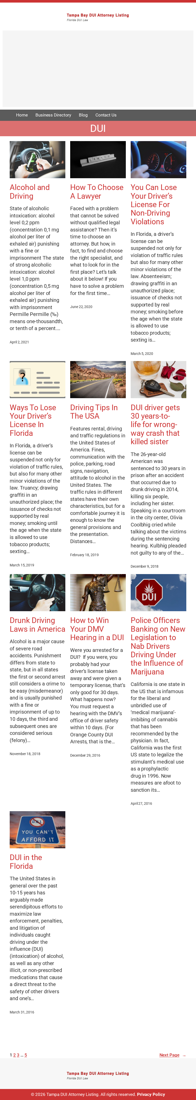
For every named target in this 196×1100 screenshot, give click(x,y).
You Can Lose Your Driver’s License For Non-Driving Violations (154, 204)
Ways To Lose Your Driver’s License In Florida (33, 420)
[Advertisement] (98, 71)
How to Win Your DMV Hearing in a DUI (97, 629)
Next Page (173, 1054)
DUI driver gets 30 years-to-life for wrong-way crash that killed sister (155, 424)
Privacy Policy (151, 1094)
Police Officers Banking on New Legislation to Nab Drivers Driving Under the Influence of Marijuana (158, 646)
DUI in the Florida (26, 861)
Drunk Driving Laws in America (37, 624)
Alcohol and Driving (30, 191)
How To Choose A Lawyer (97, 191)
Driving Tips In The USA (94, 411)
